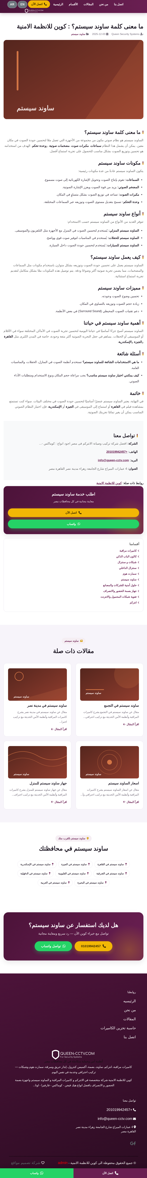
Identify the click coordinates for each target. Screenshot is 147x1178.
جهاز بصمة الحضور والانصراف (120, 590)
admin (63, 1163)
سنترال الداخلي (128, 567)
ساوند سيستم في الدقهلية (34, 873)
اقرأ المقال (133, 724)
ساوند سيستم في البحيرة (90, 882)
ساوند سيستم (78, 34)
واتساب (71, 523)
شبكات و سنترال (127, 562)
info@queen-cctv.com (113, 460)
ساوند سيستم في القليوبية (72, 873)
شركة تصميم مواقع (25, 1163)
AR (12, 4)
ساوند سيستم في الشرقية (110, 873)
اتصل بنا (118, 4)
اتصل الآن (36, 4)
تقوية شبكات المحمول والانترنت (119, 596)
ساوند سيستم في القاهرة (111, 864)
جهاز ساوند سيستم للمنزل (48, 783)
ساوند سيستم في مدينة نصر (47, 705)
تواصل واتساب (51, 946)
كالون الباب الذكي (126, 556)
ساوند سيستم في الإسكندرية (35, 864)
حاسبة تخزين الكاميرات (118, 1028)
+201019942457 (116, 452)
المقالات (88, 4)
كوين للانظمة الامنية (109, 483)
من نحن (103, 4)
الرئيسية (58, 4)
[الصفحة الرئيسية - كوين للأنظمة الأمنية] (34, 11)
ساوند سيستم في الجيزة (74, 864)
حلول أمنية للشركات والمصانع (120, 585)
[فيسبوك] (135, 1143)
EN (22, 4)
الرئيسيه (129, 1001)
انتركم (133, 602)
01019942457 (91, 946)
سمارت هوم (130, 573)
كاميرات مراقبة (128, 550)
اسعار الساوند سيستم (123, 783)
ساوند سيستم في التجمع (121, 705)
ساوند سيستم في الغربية (54, 882)
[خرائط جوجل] (132, 1143)
